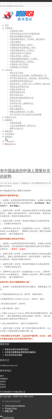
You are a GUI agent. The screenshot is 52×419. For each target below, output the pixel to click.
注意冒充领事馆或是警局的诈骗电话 (20, 352)
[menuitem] (28, 25)
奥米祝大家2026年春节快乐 (17, 349)
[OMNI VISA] (18, 20)
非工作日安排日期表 (13, 354)
